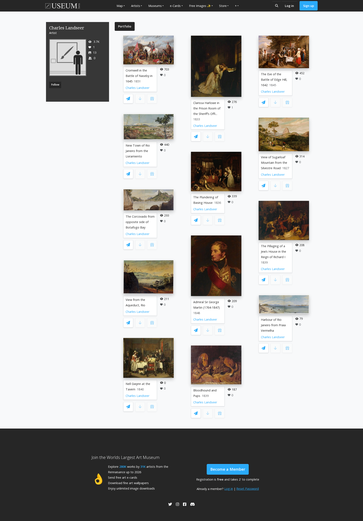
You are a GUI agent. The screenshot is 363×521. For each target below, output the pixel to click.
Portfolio (124, 26)
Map (120, 6)
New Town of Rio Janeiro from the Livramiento (138, 150)
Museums (155, 6)
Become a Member (227, 469)
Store (223, 6)
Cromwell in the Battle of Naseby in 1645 (139, 75)
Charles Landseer (137, 88)
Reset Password (247, 489)
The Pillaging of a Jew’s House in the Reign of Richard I (273, 251)
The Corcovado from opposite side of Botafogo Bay (140, 221)
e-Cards (175, 6)
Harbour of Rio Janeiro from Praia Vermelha (273, 325)
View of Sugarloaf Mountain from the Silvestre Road (274, 162)
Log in (289, 6)
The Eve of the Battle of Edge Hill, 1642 (274, 79)
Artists (135, 6)
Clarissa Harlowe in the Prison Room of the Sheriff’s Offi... (206, 108)
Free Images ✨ (200, 6)
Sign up (308, 6)
